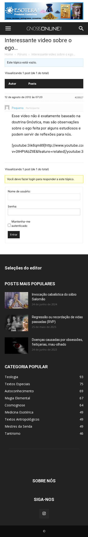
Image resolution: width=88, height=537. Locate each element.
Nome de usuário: (19, 191)
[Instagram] (44, 513)
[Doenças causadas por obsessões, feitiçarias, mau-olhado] (16, 345)
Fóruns (22, 54)
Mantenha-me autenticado (20, 223)
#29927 (79, 97)
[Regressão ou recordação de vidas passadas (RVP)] (16, 323)
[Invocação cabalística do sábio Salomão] (16, 300)
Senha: (12, 206)
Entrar (13, 234)
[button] (7, 28)
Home (9, 54)
